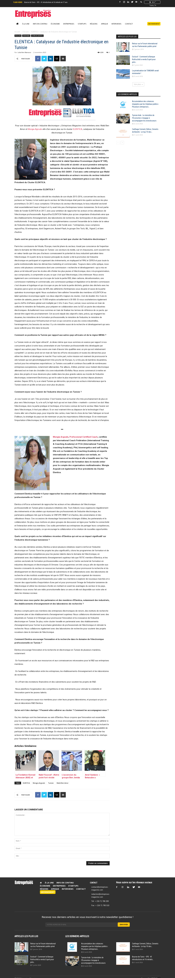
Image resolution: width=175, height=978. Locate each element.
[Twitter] (132, 2)
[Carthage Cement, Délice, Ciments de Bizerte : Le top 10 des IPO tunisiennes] (123, 132)
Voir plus (137, 84)
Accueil (17, 32)
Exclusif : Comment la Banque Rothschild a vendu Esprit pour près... (144, 59)
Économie (55, 24)
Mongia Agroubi (35, 129)
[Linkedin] (128, 2)
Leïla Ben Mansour (24, 52)
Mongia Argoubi (60, 437)
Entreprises (68, 24)
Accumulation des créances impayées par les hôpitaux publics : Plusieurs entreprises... (145, 104)
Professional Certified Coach (83, 437)
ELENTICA (77, 129)
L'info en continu (37, 36)
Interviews (116, 24)
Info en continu (40, 24)
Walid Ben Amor (62, 783)
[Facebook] (120, 2)
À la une (25, 24)
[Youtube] (136, 2)
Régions (93, 24)
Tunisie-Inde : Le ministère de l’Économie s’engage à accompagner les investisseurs (144, 118)
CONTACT (93, 883)
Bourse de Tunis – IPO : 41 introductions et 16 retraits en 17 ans (45, 2)
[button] (141, 2)
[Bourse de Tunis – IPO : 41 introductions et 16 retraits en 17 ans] (123, 960)
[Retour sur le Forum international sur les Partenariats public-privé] (123, 47)
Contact (129, 24)
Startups (82, 24)
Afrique (104, 24)
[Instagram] (124, 2)
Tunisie (51, 783)
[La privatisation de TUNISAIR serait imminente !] (123, 74)
